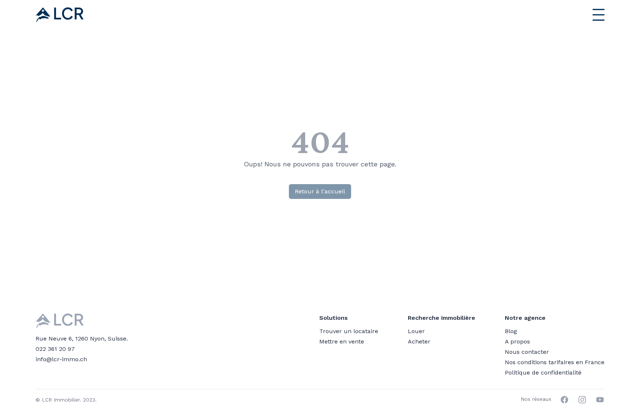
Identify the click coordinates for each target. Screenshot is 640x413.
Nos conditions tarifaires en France (554, 362)
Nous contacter (527, 351)
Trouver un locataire (348, 331)
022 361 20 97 (55, 348)
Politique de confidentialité (543, 372)
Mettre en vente (341, 341)
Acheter (419, 341)
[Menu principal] (580, 15)
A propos (517, 341)
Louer (416, 331)
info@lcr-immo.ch (61, 359)
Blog (511, 331)
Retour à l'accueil (320, 191)
